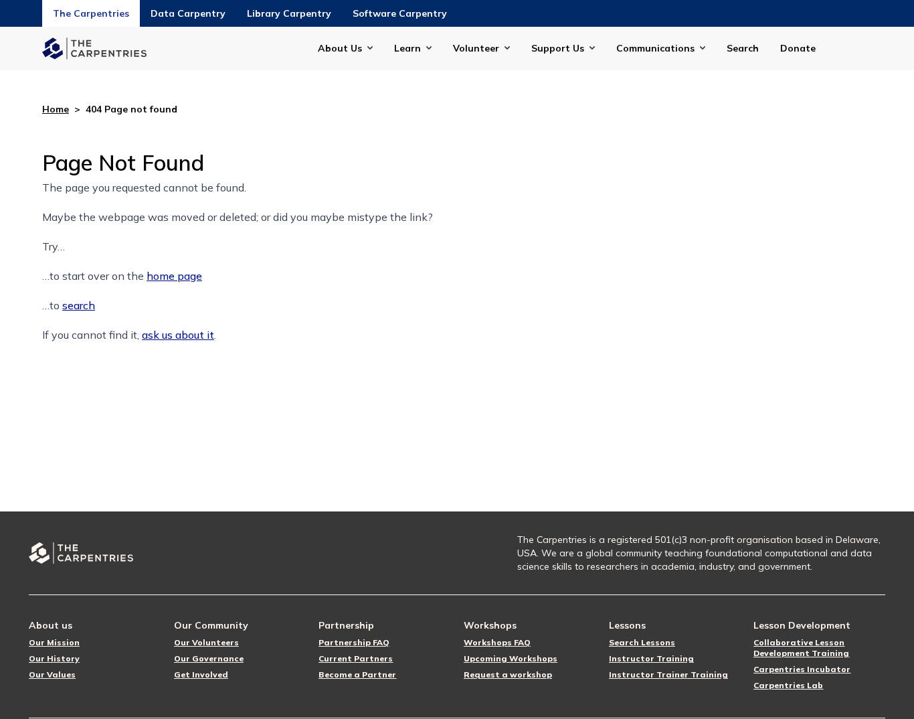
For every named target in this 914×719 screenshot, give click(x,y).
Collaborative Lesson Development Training (801, 647)
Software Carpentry (400, 13)
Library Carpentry (289, 13)
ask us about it (178, 334)
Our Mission (54, 642)
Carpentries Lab (788, 685)
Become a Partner (357, 674)
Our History (54, 658)
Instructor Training (651, 658)
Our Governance (209, 658)
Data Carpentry (188, 13)
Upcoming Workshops (510, 658)
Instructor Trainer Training (668, 674)
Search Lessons (642, 642)
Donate (798, 48)
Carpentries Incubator (801, 669)
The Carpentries (91, 13)
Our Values (52, 674)
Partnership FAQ (353, 642)
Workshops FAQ (497, 642)
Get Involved (201, 674)
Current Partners (355, 658)
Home (55, 109)
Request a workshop (508, 674)
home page (174, 276)
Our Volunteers (206, 642)
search (78, 305)
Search (743, 48)
